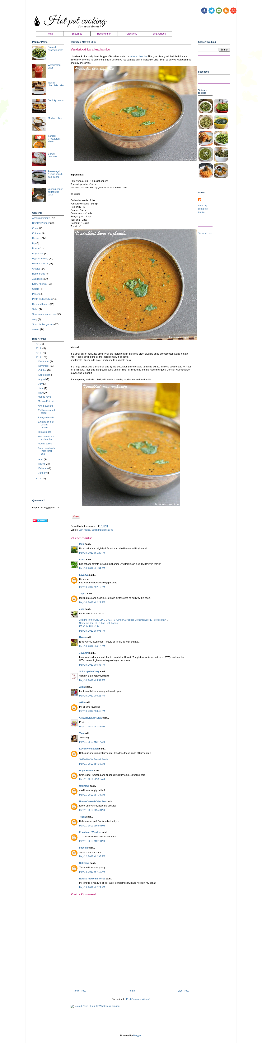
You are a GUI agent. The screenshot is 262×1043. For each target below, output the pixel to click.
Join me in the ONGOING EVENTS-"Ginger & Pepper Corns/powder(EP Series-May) (123, 620)
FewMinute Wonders (90, 832)
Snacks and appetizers (44, 314)
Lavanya (84, 575)
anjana (83, 593)
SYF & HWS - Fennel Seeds (93, 759)
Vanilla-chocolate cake (56, 84)
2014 (39, 348)
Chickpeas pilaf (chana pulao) (46, 425)
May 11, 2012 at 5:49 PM (92, 810)
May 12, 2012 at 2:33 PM (92, 856)
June (41, 388)
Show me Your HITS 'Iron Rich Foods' (98, 623)
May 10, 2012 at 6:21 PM (92, 695)
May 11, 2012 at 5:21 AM (92, 779)
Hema (82, 637)
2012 (39, 357)
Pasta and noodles (42, 299)
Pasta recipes (159, 33)
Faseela (83, 847)
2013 (39, 353)
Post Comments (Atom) (138, 999)
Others (35, 289)
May (40, 392)
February (43, 468)
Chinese (36, 233)
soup (34, 319)
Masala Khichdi (46, 401)
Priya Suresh (86, 770)
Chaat (35, 228)
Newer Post (79, 990)
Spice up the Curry (89, 671)
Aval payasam (45, 405)
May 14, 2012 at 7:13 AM (92, 872)
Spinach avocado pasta (55, 48)
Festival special (40, 263)
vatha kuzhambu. (138, 56)
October (42, 370)
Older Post (183, 990)
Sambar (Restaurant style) (54, 139)
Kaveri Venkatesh (89, 748)
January (42, 472)
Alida (82, 687)
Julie (81, 609)
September (44, 375)
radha (82, 559)
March (41, 463)
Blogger (137, 1035)
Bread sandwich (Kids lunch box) (46, 451)
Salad (35, 309)
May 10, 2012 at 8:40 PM (92, 711)
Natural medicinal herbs (92, 878)
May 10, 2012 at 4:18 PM (92, 646)
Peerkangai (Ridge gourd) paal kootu (55, 174)
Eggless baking (40, 258)
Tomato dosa (44, 432)
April (41, 459)
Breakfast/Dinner (41, 223)
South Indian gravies (102, 530)
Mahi (81, 544)
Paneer (36, 294)
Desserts (36, 238)
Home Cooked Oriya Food (93, 801)
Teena (82, 817)
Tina (81, 733)
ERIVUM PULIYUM (89, 626)
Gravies (36, 268)
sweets (36, 329)
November (44, 366)
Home (50, 33)
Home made (38, 273)
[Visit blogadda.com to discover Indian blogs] (40, 521)
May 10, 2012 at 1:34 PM (92, 568)
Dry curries (38, 253)
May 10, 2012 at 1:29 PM (92, 553)
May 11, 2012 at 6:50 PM (92, 825)
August (42, 379)
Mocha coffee (55, 118)
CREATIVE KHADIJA (90, 717)
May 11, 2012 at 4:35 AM (92, 764)
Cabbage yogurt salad (46, 411)
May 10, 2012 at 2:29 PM (92, 602)
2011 (39, 478)
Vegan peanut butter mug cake (55, 192)
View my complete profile (203, 208)
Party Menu (131, 33)
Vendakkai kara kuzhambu (46, 438)
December (44, 361)
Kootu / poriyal (39, 284)
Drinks (35, 248)
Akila (82, 702)
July (40, 384)
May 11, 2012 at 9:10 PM (92, 841)
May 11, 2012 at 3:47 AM (92, 742)
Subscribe (77, 33)
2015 (39, 344)
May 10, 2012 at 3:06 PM (92, 630)
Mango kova (44, 396)
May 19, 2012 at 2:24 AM (92, 887)
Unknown (84, 786)
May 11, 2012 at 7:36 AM (92, 794)
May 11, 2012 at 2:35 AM (92, 726)
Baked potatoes (52, 155)
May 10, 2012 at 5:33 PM (92, 664)
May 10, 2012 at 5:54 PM (92, 680)
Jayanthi (84, 653)
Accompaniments (41, 218)
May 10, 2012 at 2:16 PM (92, 587)
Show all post (205, 233)
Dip (34, 243)
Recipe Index (104, 33)
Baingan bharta (46, 417)
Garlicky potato (55, 100)
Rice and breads (40, 304)
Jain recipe (84, 530)
